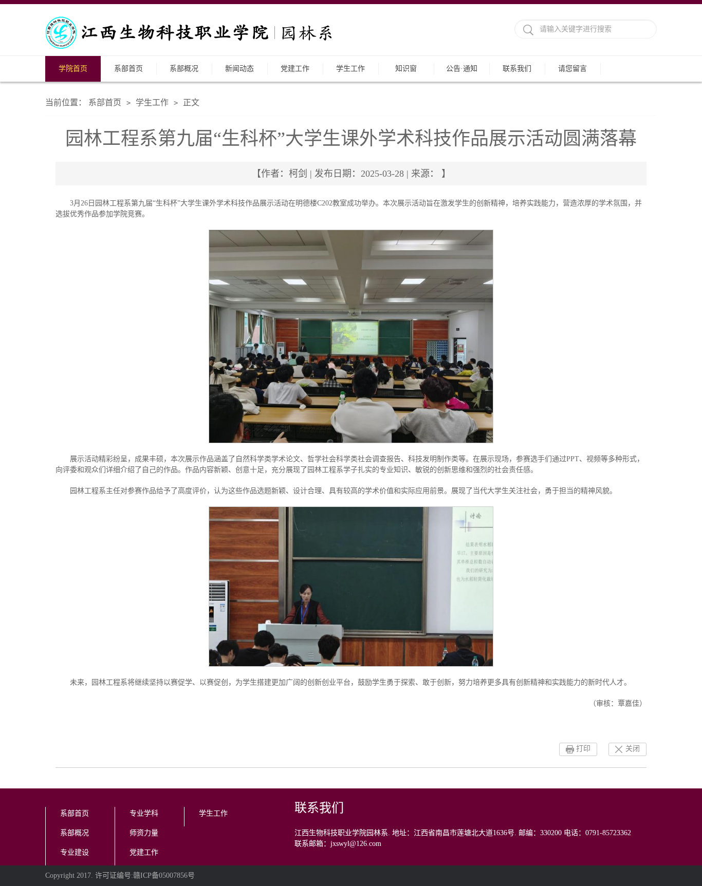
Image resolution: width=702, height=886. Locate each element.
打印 (583, 748)
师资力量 (144, 833)
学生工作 (350, 68)
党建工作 (295, 68)
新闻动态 (239, 68)
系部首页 (128, 68)
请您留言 (572, 68)
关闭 (632, 748)
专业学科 (144, 813)
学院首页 (73, 68)
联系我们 (517, 68)
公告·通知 (461, 68)
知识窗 (406, 68)
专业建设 (74, 852)
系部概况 (184, 68)
